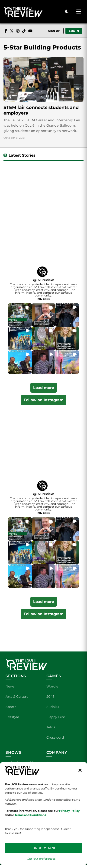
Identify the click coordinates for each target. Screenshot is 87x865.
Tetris (50, 727)
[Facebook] (6, 31)
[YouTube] (30, 31)
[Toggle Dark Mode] (67, 12)
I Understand (44, 848)
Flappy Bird (55, 717)
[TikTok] (24, 31)
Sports (11, 707)
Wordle (52, 686)
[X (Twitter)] (11, 31)
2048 (50, 696)
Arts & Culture (17, 696)
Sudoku (52, 707)
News (10, 686)
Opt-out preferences (41, 858)
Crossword (55, 737)
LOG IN (74, 31)
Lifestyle (12, 717)
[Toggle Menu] (78, 12)
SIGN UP (54, 31)
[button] (80, 770)
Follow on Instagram (44, 400)
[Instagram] (17, 31)
